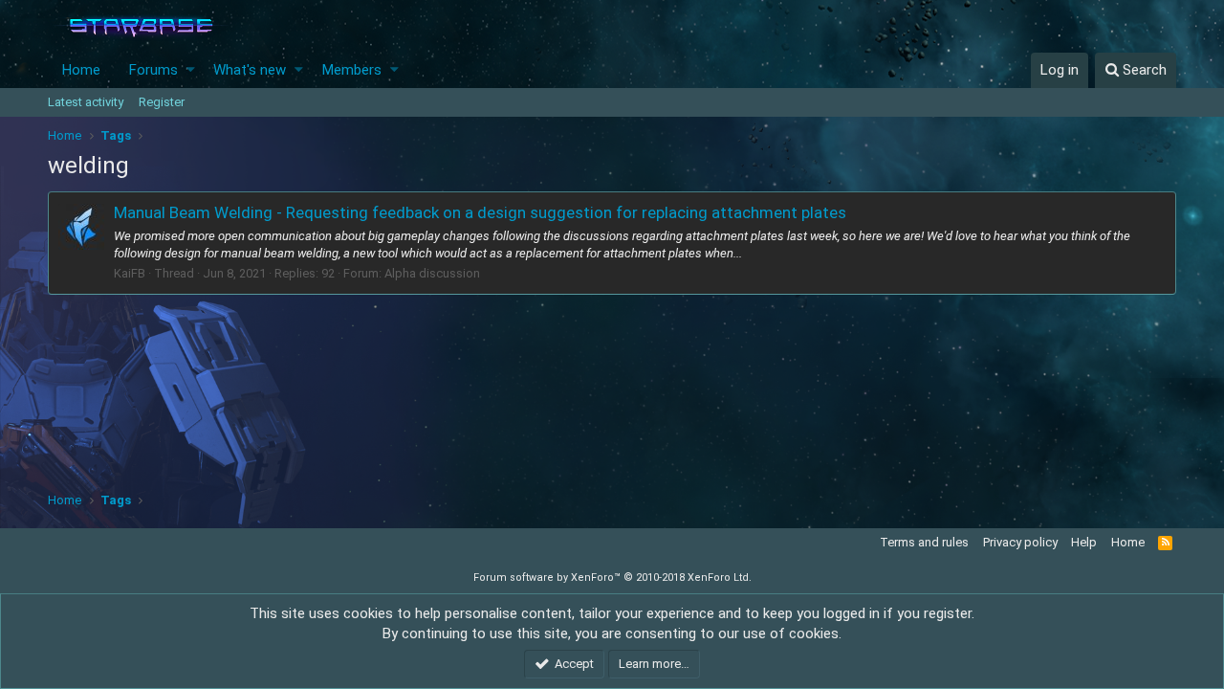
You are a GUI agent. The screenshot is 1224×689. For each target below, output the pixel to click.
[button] (191, 70)
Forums (153, 69)
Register (162, 102)
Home (81, 69)
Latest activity (85, 102)
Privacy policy (1020, 542)
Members (352, 69)
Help (1084, 542)
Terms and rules (924, 542)
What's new (249, 69)
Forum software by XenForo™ (612, 577)
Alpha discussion (432, 273)
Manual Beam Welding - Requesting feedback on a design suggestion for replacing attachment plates (480, 212)
